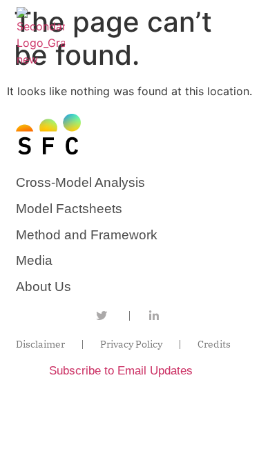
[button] (236, 37)
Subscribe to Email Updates (121, 370)
